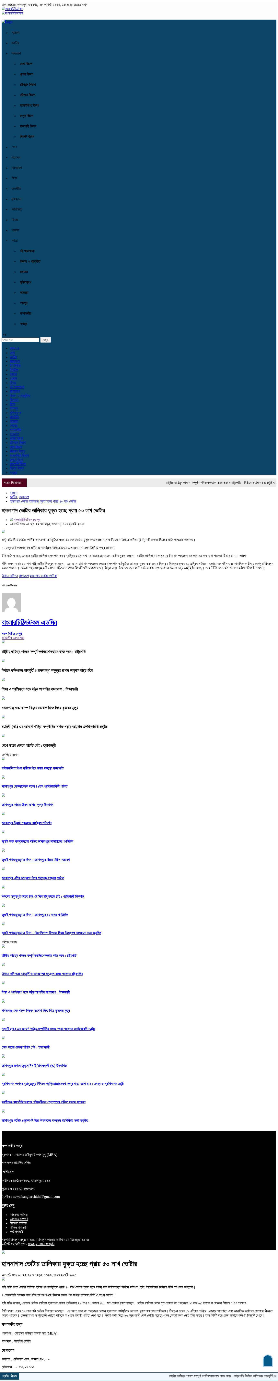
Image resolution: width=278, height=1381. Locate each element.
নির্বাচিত (14, 370)
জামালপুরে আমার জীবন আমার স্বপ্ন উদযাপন (27, 805)
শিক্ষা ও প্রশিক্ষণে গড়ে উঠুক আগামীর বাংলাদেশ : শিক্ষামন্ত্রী (40, 689)
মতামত (24, 272)
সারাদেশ (16, 53)
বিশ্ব (14, 178)
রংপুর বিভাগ (26, 116)
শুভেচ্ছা (24, 293)
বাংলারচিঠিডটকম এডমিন (29, 622)
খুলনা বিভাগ (26, 74)
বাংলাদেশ (17, 168)
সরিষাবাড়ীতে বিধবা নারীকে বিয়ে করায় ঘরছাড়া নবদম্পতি (32, 768)
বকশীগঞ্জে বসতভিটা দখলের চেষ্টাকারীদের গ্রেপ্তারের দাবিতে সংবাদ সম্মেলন (43, 1102)
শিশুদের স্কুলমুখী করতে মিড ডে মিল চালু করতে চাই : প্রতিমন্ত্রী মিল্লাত (43, 896)
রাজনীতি (16, 189)
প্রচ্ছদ (16, 33)
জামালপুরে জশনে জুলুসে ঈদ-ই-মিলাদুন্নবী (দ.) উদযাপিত (34, 1066)
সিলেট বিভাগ (27, 137)
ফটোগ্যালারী (16, 1232)
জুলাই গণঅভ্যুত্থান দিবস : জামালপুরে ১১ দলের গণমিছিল (35, 915)
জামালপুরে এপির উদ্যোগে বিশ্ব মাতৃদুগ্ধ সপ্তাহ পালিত (33, 878)
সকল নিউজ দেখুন (12, 634)
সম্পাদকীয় (25, 313)
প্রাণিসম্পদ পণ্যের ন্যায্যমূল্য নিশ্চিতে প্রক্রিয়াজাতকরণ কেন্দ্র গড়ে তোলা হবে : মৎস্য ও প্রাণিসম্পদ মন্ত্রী (63, 1084)
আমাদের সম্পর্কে (19, 1219)
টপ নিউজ (15, 365)
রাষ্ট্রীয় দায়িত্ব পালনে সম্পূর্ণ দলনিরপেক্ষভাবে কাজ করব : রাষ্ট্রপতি (184, 483)
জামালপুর (17, 209)
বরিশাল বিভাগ (27, 95)
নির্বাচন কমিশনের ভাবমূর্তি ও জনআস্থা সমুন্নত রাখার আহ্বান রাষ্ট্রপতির (47, 670)
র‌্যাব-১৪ (17, 199)
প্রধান (13, 374)
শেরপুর (23, 303)
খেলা (14, 147)
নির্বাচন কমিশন (10, 576)
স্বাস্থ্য (23, 324)
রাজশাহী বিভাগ (28, 126)
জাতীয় (15, 43)
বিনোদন (16, 157)
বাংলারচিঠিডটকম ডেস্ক (26, 520)
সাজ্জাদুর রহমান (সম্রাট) (41, 1244)
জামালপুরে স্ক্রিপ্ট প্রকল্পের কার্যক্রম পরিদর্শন (26, 823)
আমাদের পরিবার (18, 1215)
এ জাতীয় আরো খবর (13, 638)
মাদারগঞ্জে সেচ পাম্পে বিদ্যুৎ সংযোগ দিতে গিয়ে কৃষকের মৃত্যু (40, 708)
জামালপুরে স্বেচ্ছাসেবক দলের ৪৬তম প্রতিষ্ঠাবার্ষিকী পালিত (34, 786)
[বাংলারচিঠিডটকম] (12, 9)
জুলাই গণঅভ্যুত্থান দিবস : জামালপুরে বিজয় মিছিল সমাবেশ (36, 860)
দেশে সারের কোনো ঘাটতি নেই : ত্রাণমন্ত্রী (29, 745)
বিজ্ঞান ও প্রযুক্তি (30, 261)
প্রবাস (15, 230)
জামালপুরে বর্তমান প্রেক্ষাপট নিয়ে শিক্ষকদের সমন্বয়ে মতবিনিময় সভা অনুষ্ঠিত (45, 1120)
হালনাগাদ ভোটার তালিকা (43, 576)
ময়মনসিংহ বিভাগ (29, 105)
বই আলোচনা (27, 251)
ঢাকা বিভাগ (26, 64)
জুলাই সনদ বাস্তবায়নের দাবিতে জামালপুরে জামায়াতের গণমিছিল (37, 841)
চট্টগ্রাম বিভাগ (28, 85)
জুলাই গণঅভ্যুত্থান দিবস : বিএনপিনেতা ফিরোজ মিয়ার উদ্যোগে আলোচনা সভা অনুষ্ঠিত (51, 933)
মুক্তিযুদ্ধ (25, 282)
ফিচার (15, 220)
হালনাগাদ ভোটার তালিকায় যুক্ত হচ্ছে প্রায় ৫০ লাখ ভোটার (43, 501)
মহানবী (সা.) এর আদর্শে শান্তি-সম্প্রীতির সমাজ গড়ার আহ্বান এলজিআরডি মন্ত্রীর (54, 726)
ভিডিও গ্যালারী (18, 1227)
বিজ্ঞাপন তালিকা (18, 1223)
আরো (15, 241)
